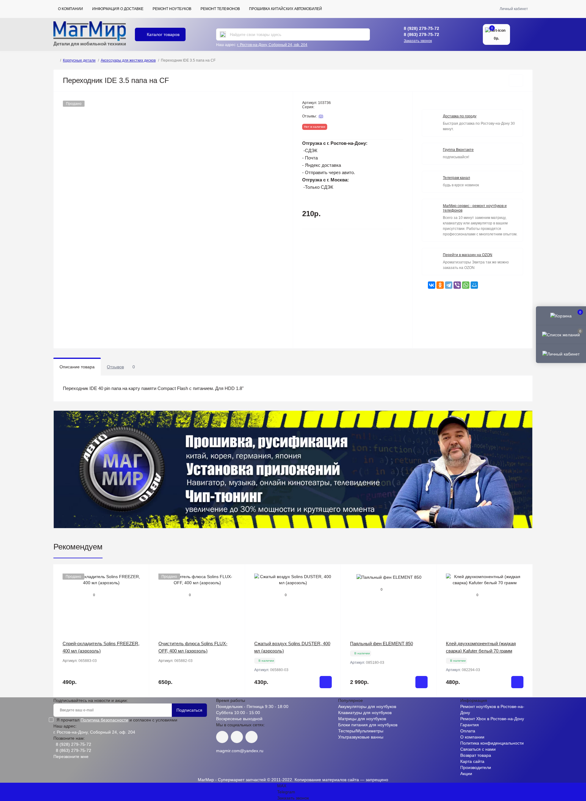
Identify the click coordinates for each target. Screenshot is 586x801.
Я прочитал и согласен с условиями (116, 719)
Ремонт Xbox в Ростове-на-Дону (492, 718)
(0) (321, 116)
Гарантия (469, 724)
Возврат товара (475, 755)
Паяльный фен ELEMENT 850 (381, 643)
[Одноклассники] (440, 285)
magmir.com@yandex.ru (239, 750)
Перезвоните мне (71, 756)
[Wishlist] (140, 585)
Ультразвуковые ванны (360, 737)
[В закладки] (516, 80)
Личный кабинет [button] (514, 9)
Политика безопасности (104, 719)
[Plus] (321, 706)
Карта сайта (472, 761)
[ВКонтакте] (431, 285)
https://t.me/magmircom (237, 737)
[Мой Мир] (474, 285)
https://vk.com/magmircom (222, 737)
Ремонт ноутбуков (172, 9)
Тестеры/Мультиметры (360, 730)
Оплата (467, 730)
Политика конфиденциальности (492, 743)
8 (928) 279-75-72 (421, 28)
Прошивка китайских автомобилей (285, 9)
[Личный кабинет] (561, 353)
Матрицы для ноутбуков (362, 718)
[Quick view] (140, 573)
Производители (475, 767)
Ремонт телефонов (220, 9)
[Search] (223, 34)
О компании (70, 9)
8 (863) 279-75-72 (421, 34)
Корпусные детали (79, 60)
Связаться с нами (478, 749)
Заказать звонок (418, 41)
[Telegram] (448, 285)
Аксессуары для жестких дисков (128, 60)
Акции (466, 773)
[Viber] (457, 285)
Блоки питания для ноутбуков (367, 724)
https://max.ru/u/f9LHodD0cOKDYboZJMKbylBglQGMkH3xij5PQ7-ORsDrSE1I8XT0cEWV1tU (251, 737)
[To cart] (326, 682)
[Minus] (264, 706)
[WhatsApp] (465, 285)
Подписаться (189, 710)
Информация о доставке (117, 9)
